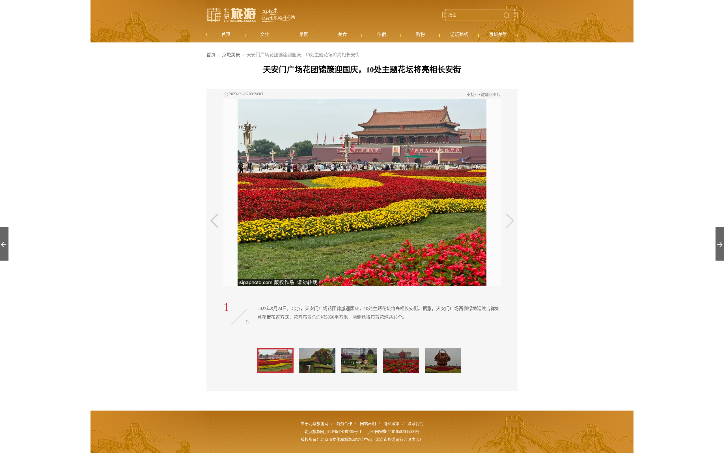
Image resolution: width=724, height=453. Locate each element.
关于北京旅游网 (314, 424)
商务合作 (344, 424)
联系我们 (415, 424)
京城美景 (231, 54)
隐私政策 (392, 424)
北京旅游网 (250, 15)
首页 (211, 54)
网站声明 (368, 424)
